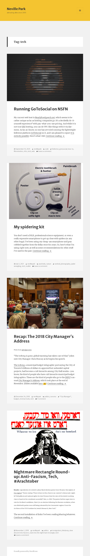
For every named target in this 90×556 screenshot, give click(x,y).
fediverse (55, 149)
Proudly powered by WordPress (26, 551)
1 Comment (41, 399)
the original (18, 493)
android (57, 264)
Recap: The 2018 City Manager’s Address (44, 339)
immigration (56, 530)
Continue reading (55, 136)
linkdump (65, 530)
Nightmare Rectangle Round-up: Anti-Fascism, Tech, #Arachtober (42, 477)
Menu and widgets (80, 13)
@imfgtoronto (27, 350)
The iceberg (19, 365)
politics (47, 397)
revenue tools (25, 399)
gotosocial (63, 149)
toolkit (28, 266)
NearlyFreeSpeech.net (45, 117)
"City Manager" (65, 397)
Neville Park (16, 9)
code (47, 149)
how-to (70, 149)
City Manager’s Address (29, 380)
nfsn (25, 151)
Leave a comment (44, 151)
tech (29, 151)
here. (41, 383)
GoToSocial (36, 133)
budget (16, 399)
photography (65, 264)
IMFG (67, 377)
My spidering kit (29, 227)
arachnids (42, 264)
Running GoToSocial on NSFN (41, 109)
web (33, 151)
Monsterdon (18, 151)
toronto (53, 397)
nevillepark (37, 149)
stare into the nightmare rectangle (42, 533)
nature (48, 264)
